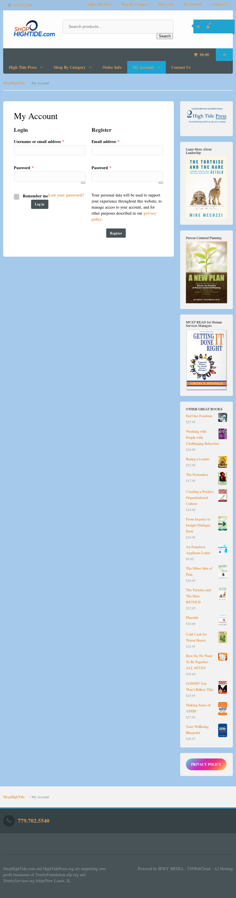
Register (116, 233)
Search (165, 36)
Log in (39, 204)
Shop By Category (134, 4)
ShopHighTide (14, 83)
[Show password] (83, 183)
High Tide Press (100, 4)
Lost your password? (66, 195)
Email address (113, 141)
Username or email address (47, 141)
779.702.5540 (22, 5)
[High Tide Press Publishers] (29, 28)
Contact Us (219, 4)
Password (32, 167)
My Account (193, 4)
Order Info (166, 4)
